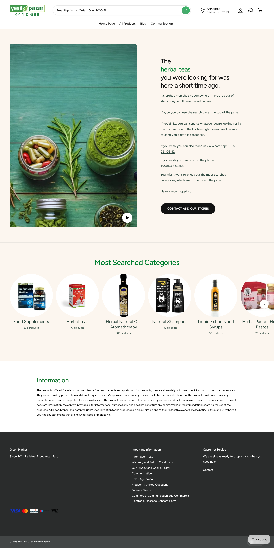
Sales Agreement (143, 479)
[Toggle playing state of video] (127, 218)
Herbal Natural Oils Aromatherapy (123, 324)
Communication (142, 473)
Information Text (142, 456)
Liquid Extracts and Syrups (216, 324)
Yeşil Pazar (23, 541)
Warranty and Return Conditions (152, 462)
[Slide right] (264, 304)
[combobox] (122, 10)
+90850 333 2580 (173, 166)
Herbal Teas (77, 321)
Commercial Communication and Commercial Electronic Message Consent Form (161, 498)
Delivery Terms (141, 490)
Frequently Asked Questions (150, 484)
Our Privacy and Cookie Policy (151, 468)
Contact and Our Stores (188, 208)
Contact (208, 470)
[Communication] (250, 10)
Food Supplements (31, 321)
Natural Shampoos (169, 321)
